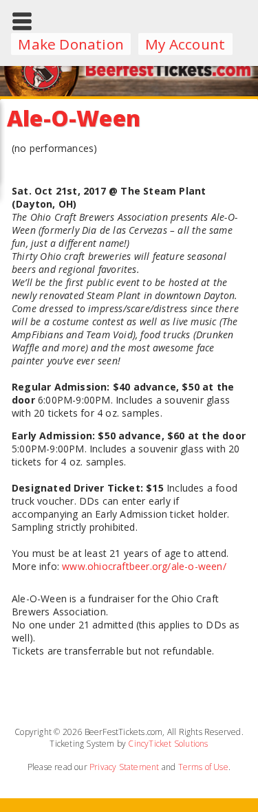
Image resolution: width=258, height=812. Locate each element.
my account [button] (185, 44)
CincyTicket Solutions (168, 743)
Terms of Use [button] (203, 767)
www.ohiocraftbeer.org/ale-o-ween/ (144, 566)
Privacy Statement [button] (124, 767)
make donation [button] (71, 44)
